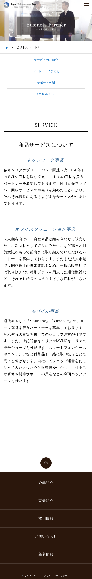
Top (5, 47)
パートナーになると (46, 71)
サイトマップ (32, 575)
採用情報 (45, 518)
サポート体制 (46, 82)
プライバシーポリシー (55, 575)
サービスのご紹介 (46, 60)
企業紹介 (45, 483)
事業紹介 (45, 500)
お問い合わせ (46, 94)
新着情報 (45, 554)
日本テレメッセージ (25, 5)
